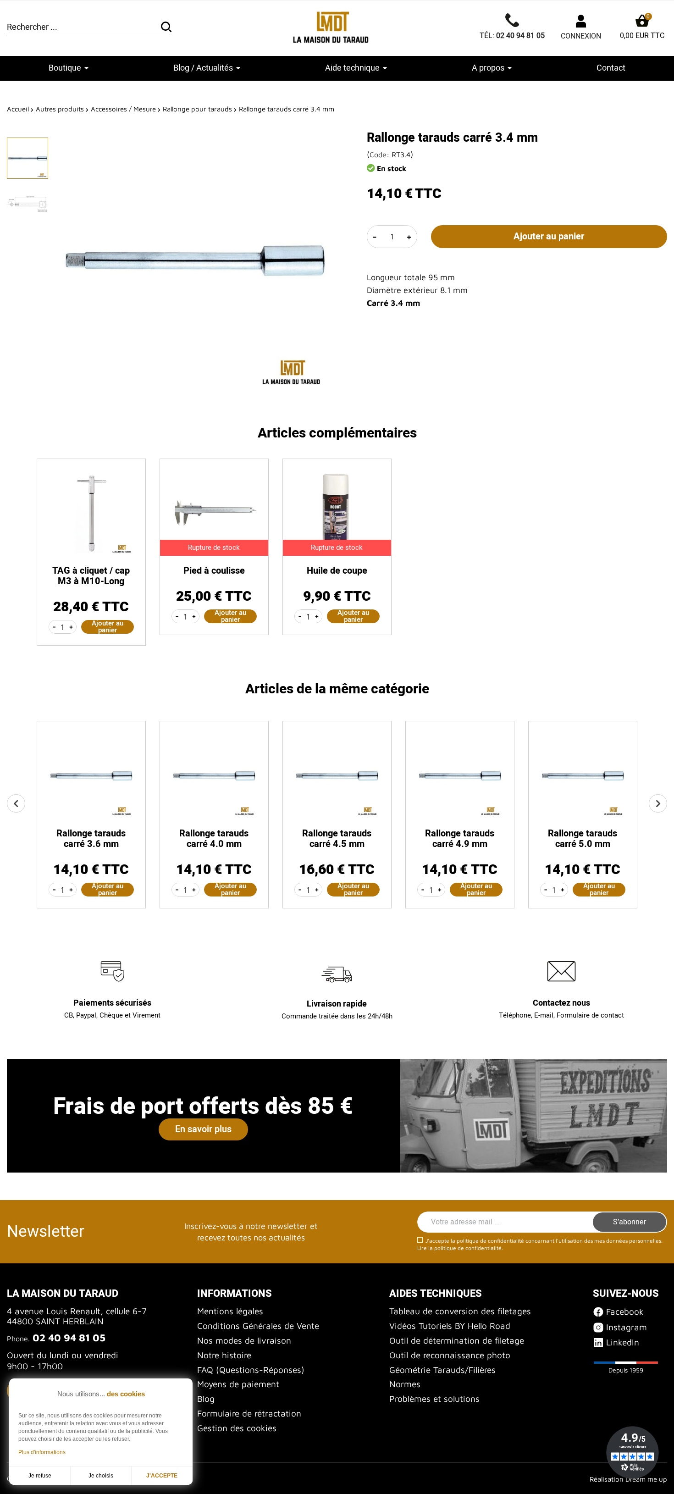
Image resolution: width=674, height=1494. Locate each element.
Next (658, 803)
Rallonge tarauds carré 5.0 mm (582, 839)
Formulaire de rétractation (249, 1413)
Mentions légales (230, 1311)
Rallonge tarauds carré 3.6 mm (91, 839)
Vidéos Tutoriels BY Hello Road (449, 1326)
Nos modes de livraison (244, 1340)
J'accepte (161, 1475)
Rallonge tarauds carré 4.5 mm (336, 839)
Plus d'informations (42, 1452)
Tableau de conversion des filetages (460, 1311)
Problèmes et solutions (434, 1399)
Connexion (581, 36)
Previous (16, 803)
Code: (379, 154)
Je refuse (39, 1475)
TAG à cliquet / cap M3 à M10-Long (91, 576)
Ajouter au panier (549, 236)
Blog (206, 1399)
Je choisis (100, 1475)
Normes (404, 1384)
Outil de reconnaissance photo (449, 1355)
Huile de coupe (337, 570)
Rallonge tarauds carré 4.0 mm (214, 839)
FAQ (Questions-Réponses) (250, 1370)
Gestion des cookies (236, 1428)
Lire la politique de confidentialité (459, 1248)
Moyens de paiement (238, 1384)
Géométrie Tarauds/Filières (442, 1370)
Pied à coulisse (214, 570)
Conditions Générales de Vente (258, 1326)
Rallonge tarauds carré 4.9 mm (459, 839)
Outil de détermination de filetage (456, 1340)
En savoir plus (203, 1129)
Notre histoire (224, 1355)
